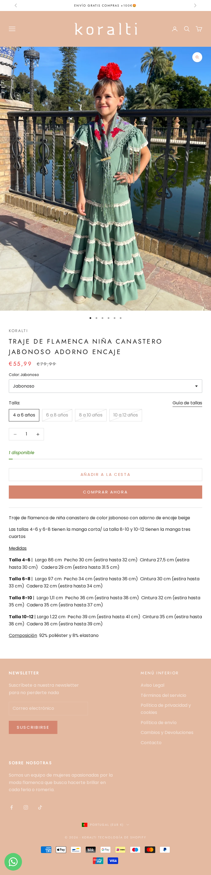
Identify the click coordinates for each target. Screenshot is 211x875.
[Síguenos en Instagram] (26, 807)
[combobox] (105, 386)
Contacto (151, 742)
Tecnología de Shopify (122, 837)
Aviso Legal (152, 685)
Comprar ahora (105, 492)
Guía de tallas (187, 403)
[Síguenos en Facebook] (11, 807)
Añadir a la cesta (105, 474)
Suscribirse (33, 727)
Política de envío (159, 722)
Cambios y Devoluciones (167, 732)
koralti (18, 330)
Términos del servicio (163, 695)
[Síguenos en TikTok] (40, 807)
